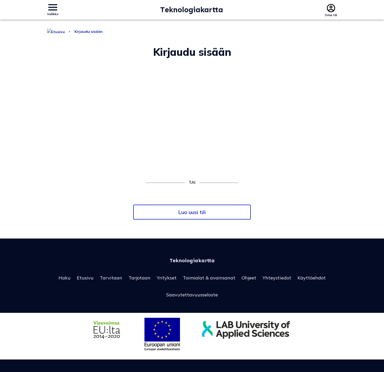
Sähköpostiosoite (128, 82)
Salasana (120, 107)
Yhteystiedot (277, 278)
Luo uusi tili (192, 212)
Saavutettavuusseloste (192, 295)
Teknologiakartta (191, 9)
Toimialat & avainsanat (209, 278)
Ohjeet (249, 278)
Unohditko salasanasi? (192, 157)
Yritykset (167, 278)
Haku (65, 278)
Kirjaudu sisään (88, 31)
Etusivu (85, 278)
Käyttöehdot (312, 278)
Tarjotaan (139, 278)
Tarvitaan (111, 278)
